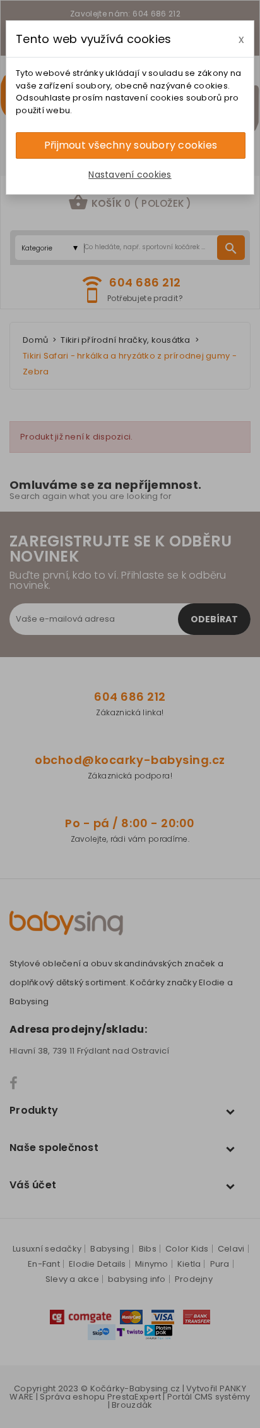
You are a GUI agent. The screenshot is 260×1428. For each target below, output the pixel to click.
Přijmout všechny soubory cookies (130, 145)
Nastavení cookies (129, 174)
